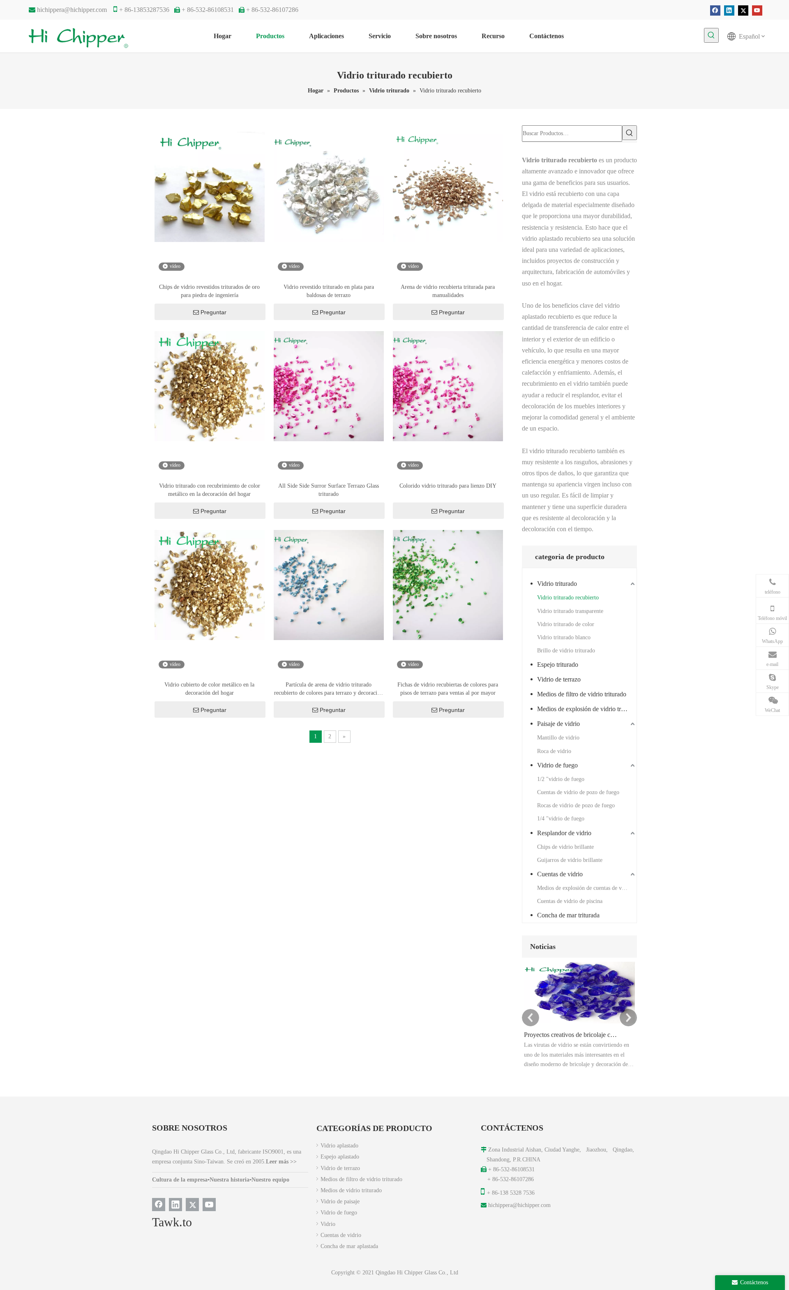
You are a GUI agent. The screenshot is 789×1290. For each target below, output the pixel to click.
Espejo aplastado (340, 1157)
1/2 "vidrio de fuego (560, 779)
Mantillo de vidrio (558, 738)
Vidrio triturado (557, 583)
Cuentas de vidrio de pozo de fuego (578, 792)
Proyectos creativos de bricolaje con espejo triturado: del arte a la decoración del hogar (570, 1034)
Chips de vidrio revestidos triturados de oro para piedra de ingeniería (209, 291)
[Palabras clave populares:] (711, 35)
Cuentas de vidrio (560, 874)
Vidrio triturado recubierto (568, 597)
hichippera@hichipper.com (72, 9)
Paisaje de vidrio (558, 723)
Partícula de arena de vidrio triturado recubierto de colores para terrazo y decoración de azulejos (328, 689)
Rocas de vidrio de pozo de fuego (576, 805)
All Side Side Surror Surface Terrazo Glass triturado (328, 490)
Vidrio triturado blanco (564, 637)
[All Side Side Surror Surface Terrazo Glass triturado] (329, 385)
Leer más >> (281, 1162)
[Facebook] (715, 10)
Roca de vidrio (554, 751)
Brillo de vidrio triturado (566, 650)
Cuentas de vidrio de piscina (569, 901)
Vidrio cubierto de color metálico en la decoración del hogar (209, 689)
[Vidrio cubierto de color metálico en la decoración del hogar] (210, 584)
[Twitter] (743, 10)
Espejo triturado (557, 664)
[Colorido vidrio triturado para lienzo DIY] (448, 385)
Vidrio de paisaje (340, 1201)
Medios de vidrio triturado (351, 1190)
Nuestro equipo (270, 1180)
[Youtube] (757, 10)
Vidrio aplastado (339, 1146)
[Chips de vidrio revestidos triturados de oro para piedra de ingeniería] (210, 186)
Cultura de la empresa (180, 1180)
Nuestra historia (229, 1180)
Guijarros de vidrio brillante (569, 860)
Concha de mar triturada (568, 915)
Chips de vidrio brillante (565, 847)
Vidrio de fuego (557, 765)
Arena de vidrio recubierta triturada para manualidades (448, 291)
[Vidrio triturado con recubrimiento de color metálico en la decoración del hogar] (210, 385)
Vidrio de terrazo (559, 679)
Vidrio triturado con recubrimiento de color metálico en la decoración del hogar (209, 490)
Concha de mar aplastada (349, 1246)
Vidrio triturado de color (565, 624)
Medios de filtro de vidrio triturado (581, 694)
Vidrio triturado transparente (570, 611)
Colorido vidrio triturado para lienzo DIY (447, 486)
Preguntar (213, 312)
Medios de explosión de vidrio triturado (587, 708)
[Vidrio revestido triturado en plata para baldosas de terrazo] (329, 186)
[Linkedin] (729, 10)
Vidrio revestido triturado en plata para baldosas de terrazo (329, 291)
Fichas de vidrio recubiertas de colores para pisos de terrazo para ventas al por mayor (447, 689)
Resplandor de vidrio (564, 832)
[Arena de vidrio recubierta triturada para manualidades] (448, 186)
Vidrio (328, 1224)
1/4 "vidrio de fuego (560, 818)
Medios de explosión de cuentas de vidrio (585, 888)
